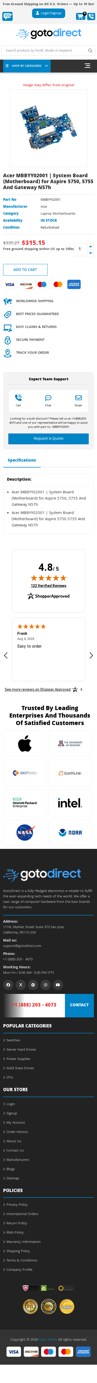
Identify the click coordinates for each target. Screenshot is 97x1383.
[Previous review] (5, 655)
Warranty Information (23, 1242)
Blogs (10, 1169)
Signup (11, 1113)
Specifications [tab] (22, 460)
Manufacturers (17, 1160)
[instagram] (45, 985)
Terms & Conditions (21, 1260)
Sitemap (12, 1178)
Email (78, 405)
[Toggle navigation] (87, 66)
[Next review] (91, 655)
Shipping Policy (18, 1251)
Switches (13, 1040)
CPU (9, 1077)
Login (10, 1104)
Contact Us (15, 1150)
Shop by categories (26, 66)
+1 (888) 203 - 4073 (18, 959)
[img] (49, 577)
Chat (48, 405)
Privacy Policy (17, 1205)
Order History (17, 1132)
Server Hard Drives (21, 1049)
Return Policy (16, 1223)
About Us (13, 1141)
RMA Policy (15, 1232)
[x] (21, 985)
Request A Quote (48, 439)
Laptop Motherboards (58, 214)
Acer (44, 207)
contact (79, 1005)
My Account (15, 1122)
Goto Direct (48, 1340)
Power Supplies (18, 1059)
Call (18, 405)
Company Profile (19, 1270)
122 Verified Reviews (48, 585)
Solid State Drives (20, 1068)
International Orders (22, 1214)
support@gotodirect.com (22, 946)
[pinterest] (33, 985)
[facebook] (8, 985)
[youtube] (58, 985)
